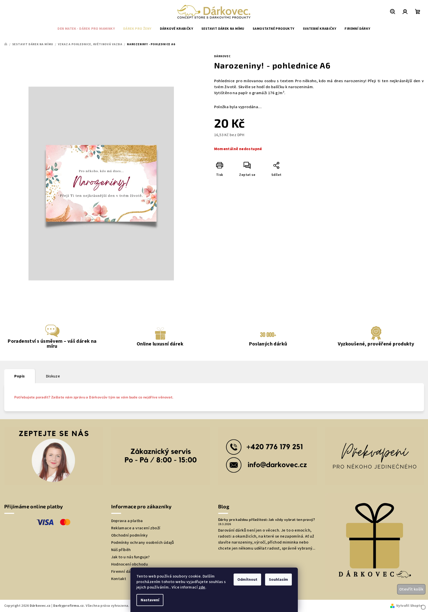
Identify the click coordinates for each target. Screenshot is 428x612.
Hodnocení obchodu (129, 564)
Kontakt (118, 579)
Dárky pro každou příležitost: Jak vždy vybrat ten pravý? (266, 519)
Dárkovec (222, 56)
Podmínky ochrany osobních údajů (142, 542)
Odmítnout (247, 579)
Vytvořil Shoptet (410, 605)
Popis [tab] (19, 376)
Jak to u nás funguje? (130, 557)
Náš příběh (121, 550)
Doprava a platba (127, 521)
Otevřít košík (411, 589)
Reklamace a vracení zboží (135, 528)
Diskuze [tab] (53, 376)
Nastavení (150, 600)
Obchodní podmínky (129, 535)
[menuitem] (86, 28)
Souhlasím (278, 579)
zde (202, 587)
